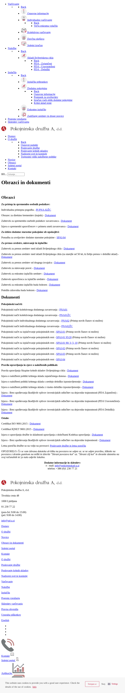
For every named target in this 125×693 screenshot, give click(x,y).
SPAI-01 (60, 331)
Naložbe (5, 587)
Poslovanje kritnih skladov (14, 570)
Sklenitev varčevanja (12, 603)
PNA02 (65, 320)
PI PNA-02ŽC (43, 209)
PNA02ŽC (67, 326)
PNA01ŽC (65, 315)
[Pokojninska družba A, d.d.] (31, 130)
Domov (5, 526)
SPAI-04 (61, 237)
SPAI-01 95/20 (64, 337)
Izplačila (5, 592)
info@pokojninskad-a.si (67, 465)
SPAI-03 (60, 354)
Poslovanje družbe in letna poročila (68, 445)
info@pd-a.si (8, 520)
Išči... (4, 174)
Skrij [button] (103, 684)
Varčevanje (7, 581)
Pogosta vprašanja (10, 598)
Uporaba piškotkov (11, 614)
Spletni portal (8, 548)
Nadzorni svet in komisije (14, 576)
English (5, 620)
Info (34, 687)
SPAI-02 (60, 348)
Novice (5, 537)
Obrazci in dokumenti (12, 542)
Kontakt (5, 553)
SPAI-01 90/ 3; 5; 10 (66, 342)
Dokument (50, 215)
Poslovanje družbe (10, 565)
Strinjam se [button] (92, 684)
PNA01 (63, 309)
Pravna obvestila (9, 609)
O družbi (5, 531)
